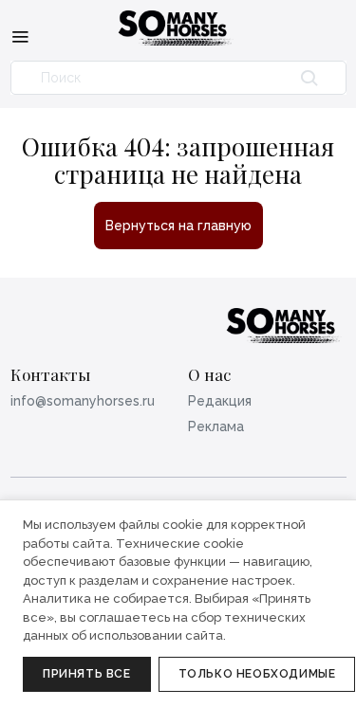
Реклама (216, 426)
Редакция (220, 400)
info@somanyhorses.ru (82, 400)
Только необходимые (257, 673)
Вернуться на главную (178, 225)
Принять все (87, 673)
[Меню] (19, 36)
